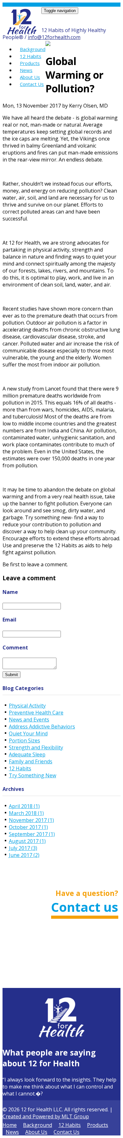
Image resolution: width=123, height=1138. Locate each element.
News (26, 70)
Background (32, 49)
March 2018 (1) (26, 813)
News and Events (29, 719)
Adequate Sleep (27, 754)
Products (30, 63)
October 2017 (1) (28, 827)
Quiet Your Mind (28, 733)
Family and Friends (30, 761)
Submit (11, 674)
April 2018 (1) (24, 806)
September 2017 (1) (32, 834)
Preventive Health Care (36, 712)
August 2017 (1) (27, 841)
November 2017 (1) (31, 820)
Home (10, 1125)
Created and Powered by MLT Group (46, 1116)
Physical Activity (27, 705)
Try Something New (32, 775)
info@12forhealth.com (54, 37)
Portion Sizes (24, 740)
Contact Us (32, 84)
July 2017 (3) (23, 848)
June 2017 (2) (24, 855)
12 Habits (30, 56)
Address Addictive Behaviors (42, 726)
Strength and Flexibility (36, 747)
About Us (30, 77)
